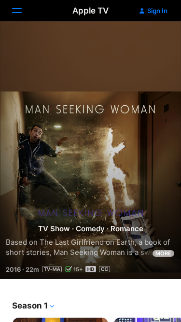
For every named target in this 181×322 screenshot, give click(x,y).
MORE (163, 253)
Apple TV (90, 10)
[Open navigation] (22, 10)
